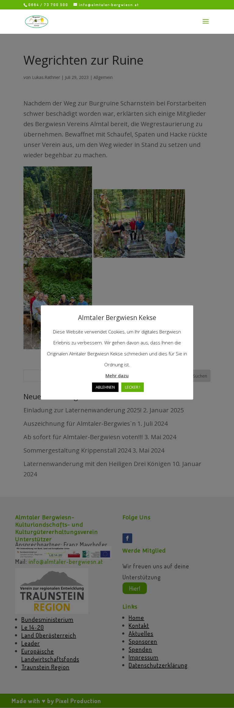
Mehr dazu (117, 375)
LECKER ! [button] (132, 387)
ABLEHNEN (105, 387)
